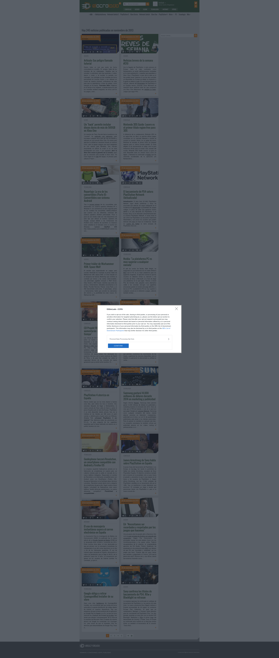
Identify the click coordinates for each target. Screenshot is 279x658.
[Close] (177, 309)
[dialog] (139, 329)
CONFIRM (118, 346)
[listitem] (139, 339)
